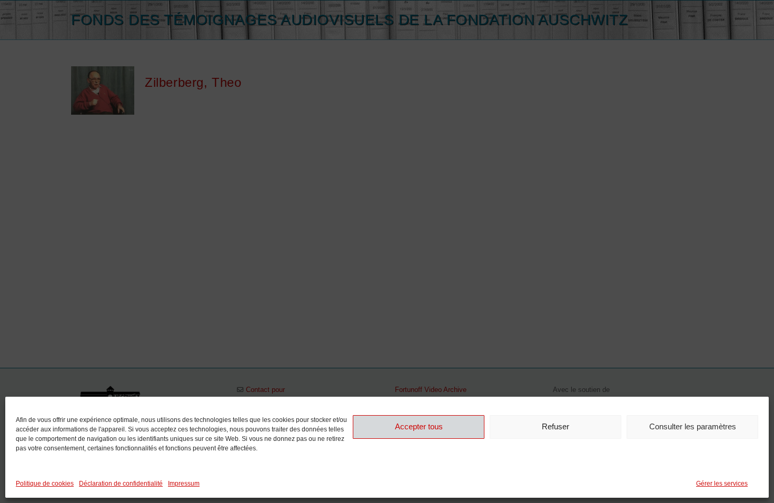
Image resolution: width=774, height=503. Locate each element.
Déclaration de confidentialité (121, 483)
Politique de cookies (45, 483)
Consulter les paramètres (692, 426)
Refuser (555, 426)
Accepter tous (419, 426)
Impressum (184, 483)
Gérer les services (722, 483)
